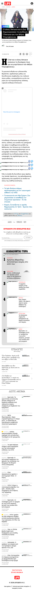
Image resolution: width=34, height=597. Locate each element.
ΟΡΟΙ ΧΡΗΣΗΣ (7, 240)
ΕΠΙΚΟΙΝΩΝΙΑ (17, 572)
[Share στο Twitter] (32, 161)
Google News (25, 214)
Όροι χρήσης (7, 586)
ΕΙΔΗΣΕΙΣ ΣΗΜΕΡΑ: (9, 185)
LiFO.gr (16, 214)
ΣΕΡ (25, 222)
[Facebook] (20, 54)
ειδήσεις (19, 215)
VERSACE (19, 222)
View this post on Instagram (11, 112)
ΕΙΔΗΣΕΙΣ (8, 6)
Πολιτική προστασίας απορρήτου (21, 586)
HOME (3, 6)
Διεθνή (13, 6)
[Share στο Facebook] (29, 161)
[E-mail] (27, 54)
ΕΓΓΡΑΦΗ (28, 237)
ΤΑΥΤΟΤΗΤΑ (17, 570)
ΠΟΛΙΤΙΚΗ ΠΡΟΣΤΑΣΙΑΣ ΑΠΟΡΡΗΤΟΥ (21, 240)
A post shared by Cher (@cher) (17, 134)
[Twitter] (23, 54)
